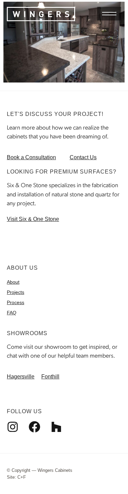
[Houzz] (56, 427)
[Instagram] (12, 427)
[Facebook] (34, 427)
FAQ (11, 312)
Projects (15, 292)
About (13, 282)
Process (15, 302)
